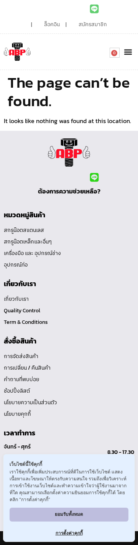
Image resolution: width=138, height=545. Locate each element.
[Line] (94, 9)
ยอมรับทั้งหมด (69, 514)
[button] (128, 51)
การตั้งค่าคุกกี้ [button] (69, 533)
